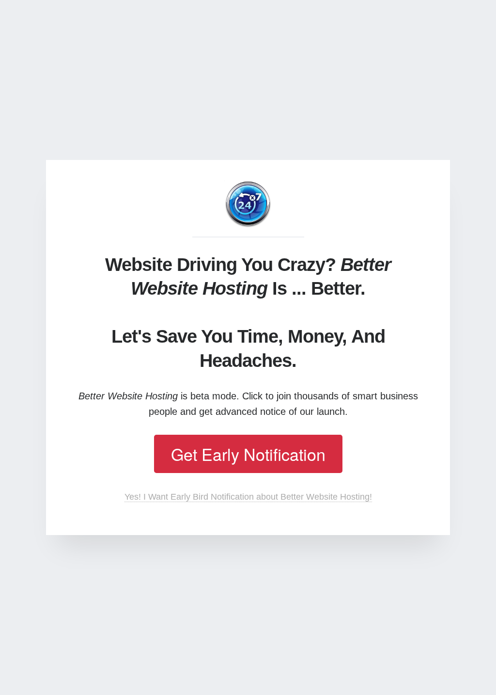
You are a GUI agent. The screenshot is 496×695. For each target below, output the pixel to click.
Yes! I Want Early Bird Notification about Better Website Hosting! (248, 497)
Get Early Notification (248, 454)
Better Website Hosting (248, 204)
